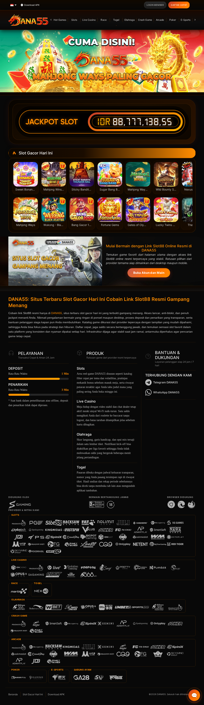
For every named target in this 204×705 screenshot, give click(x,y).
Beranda (13, 694)
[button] (9, 60)
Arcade (160, 19)
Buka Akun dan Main (148, 273)
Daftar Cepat (179, 5)
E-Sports (185, 19)
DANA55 (56, 313)
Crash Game (145, 19)
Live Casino (89, 19)
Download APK (56, 694)
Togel (116, 19)
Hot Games (60, 19)
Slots (74, 19)
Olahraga (129, 19)
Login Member (155, 5)
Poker (172, 19)
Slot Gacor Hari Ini (33, 694)
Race (103, 19)
